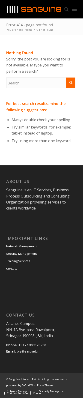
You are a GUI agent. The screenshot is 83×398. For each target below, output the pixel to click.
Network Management (21, 246)
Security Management (21, 253)
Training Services (18, 261)
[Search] (64, 9)
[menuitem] (20, 391)
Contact (11, 268)
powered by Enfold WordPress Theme (29, 385)
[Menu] (74, 9)
